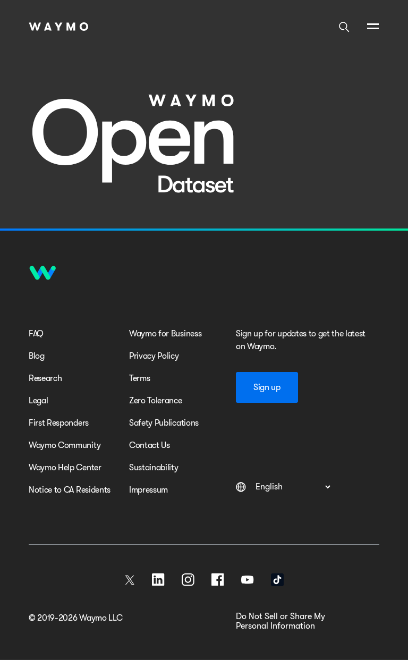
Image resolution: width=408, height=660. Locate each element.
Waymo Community (64, 445)
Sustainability (153, 467)
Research (45, 378)
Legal (38, 400)
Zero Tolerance (155, 400)
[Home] (59, 26)
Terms (139, 378)
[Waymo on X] (129, 579)
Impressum (148, 490)
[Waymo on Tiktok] (277, 579)
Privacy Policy (154, 356)
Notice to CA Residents (69, 490)
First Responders (59, 423)
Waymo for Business (165, 334)
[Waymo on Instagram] (188, 579)
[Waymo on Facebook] (217, 579)
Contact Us (149, 445)
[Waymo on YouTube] (247, 580)
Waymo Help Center (65, 467)
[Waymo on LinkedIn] (158, 579)
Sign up (266, 387)
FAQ (36, 334)
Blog (37, 356)
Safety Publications (164, 423)
